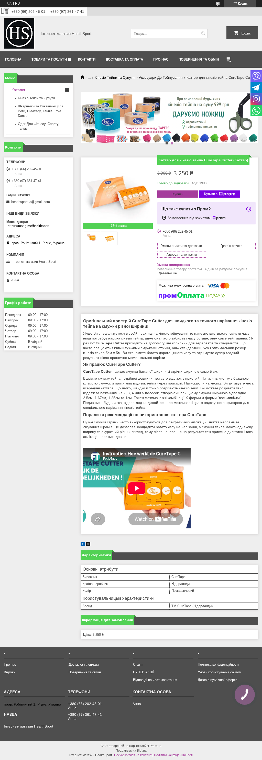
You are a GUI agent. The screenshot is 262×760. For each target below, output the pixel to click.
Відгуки (9, 672)
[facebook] (83, 545)
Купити (177, 194)
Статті (138, 664)
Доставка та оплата (124, 59)
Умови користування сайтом (219, 672)
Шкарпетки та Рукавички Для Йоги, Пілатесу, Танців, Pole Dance (40, 110)
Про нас (160, 59)
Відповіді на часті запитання (155, 680)
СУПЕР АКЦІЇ (143, 672)
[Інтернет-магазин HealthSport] (19, 33)
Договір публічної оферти (217, 680)
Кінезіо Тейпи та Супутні (115, 77)
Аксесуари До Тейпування (161, 77)
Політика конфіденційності (218, 664)
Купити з (210, 194)
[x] (88, 545)
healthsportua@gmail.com (30, 202)
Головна (13, 59)
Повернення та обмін (199, 59)
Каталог (18, 90)
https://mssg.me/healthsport (28, 226)
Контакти (86, 59)
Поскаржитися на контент (133, 755)
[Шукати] (203, 33)
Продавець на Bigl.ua (131, 750)
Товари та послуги (49, 59)
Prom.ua (155, 746)
